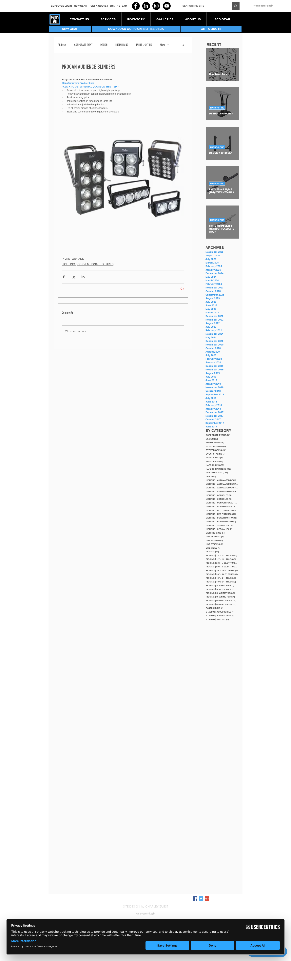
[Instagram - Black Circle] (156, 6)
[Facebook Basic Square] (195, 898)
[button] (136, 19)
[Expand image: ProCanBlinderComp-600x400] (123, 177)
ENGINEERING (121, 45)
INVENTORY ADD (73, 258)
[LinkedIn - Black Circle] (146, 6)
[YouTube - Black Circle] (167, 6)
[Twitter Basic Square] (201, 898)
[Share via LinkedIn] (83, 277)
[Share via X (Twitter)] (73, 277)
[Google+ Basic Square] (207, 898)
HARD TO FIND (217, 108)
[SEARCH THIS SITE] (235, 6)
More (162, 45)
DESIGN (103, 45)
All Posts (62, 45)
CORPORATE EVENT (83, 45)
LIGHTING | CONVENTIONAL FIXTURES (87, 264)
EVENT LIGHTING (144, 45)
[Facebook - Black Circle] (136, 6)
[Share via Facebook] (64, 277)
